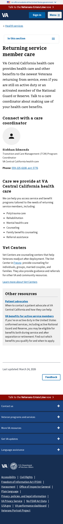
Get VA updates (9, 438)
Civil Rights (26, 477)
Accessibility (8, 477)
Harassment (8, 486)
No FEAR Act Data (36, 501)
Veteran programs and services (18, 417)
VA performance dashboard (31, 505)
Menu (53, 15)
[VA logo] (5, 15)
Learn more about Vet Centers (20, 282)
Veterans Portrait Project (15, 510)
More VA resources (11, 427)
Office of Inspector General (34, 486)
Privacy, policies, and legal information (23, 496)
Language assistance (12, 449)
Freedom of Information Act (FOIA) (21, 482)
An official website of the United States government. (32, 2)
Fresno (17, 263)
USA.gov (6, 505)
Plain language (9, 491)
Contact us (7, 406)
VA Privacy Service (11, 501)
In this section (16, 38)
